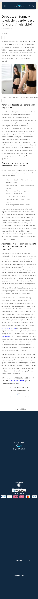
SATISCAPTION (7, 336)
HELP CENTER (19, 591)
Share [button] (6, 33)
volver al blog (20, 409)
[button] (4, 5)
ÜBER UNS (19, 560)
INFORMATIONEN (19, 575)
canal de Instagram (17, 381)
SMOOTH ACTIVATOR (9, 328)
